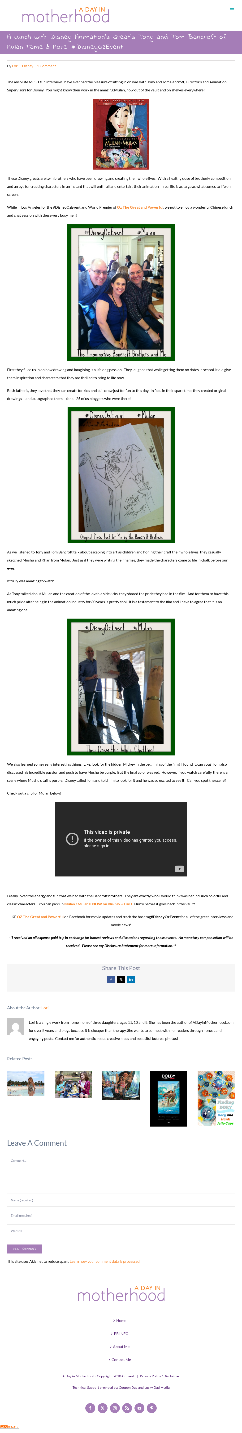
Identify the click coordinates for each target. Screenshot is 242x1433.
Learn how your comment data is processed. (105, 1261)
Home (121, 1320)
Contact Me (121, 1359)
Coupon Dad (128, 1387)
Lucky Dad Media (157, 1387)
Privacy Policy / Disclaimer (160, 1376)
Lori (15, 65)
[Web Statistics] (9, 1429)
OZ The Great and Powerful (40, 916)
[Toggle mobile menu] (232, 8)
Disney (27, 65)
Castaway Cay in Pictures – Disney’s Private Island (26, 1084)
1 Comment (46, 65)
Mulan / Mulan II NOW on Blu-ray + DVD (98, 904)
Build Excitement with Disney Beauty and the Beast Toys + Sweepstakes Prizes (73, 1084)
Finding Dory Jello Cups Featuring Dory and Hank (216, 1098)
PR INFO (121, 1333)
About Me (121, 1346)
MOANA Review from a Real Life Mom (121, 1085)
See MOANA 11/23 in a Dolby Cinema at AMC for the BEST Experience (168, 1099)
